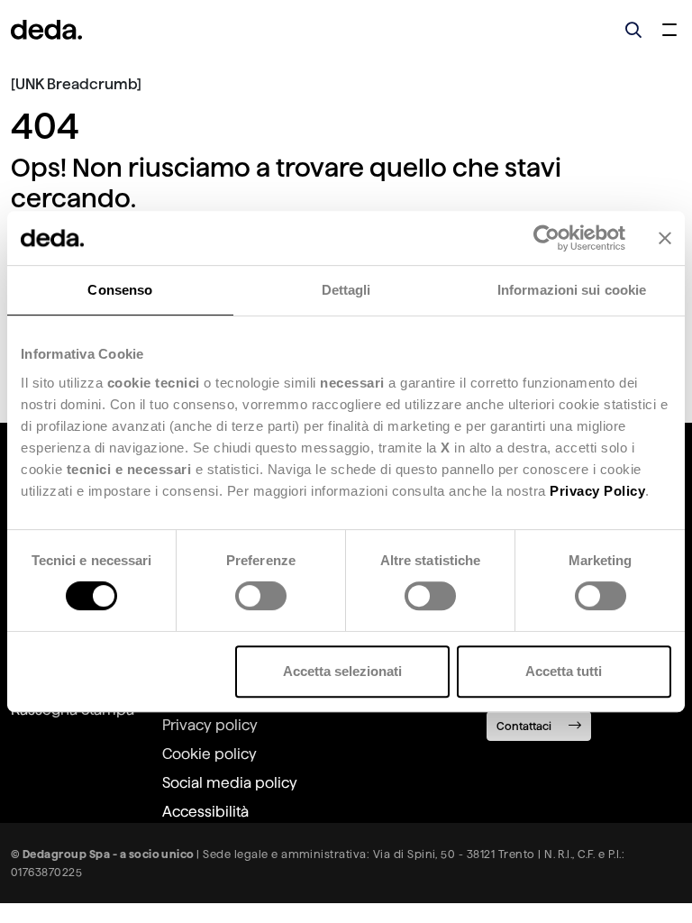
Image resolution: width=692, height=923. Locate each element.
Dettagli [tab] (346, 289)
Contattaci (525, 726)
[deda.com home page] (46, 30)
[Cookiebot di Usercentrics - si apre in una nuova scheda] (546, 237)
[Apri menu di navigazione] (669, 29)
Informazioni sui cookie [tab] (571, 289)
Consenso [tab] (119, 289)
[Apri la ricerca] (633, 30)
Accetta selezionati (342, 671)
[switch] (261, 595)
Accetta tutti (563, 671)
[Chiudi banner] (665, 238)
